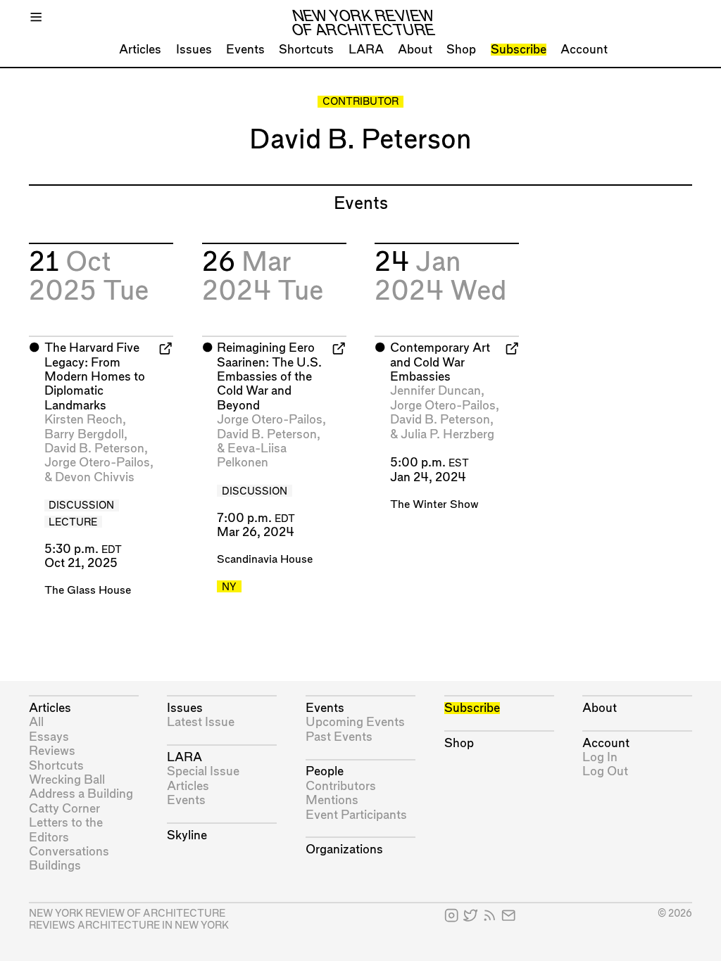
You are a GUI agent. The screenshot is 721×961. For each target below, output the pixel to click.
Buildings (55, 866)
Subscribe (518, 50)
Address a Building (81, 794)
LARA (366, 50)
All (36, 722)
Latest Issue (200, 722)
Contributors (341, 786)
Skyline (187, 835)
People (325, 771)
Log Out (605, 771)
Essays (49, 737)
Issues (194, 50)
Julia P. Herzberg (447, 434)
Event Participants (356, 815)
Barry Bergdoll (84, 434)
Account (584, 50)
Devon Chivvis (94, 477)
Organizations (344, 849)
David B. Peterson (94, 448)
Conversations (69, 852)
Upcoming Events (355, 722)
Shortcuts (306, 50)
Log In (599, 757)
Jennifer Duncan (435, 391)
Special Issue (203, 771)
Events (245, 50)
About (415, 50)
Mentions (332, 800)
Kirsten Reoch (83, 420)
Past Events (339, 737)
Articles (140, 50)
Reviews (52, 751)
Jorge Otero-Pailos (97, 463)
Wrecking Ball (67, 780)
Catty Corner (64, 809)
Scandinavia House (265, 559)
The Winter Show (434, 504)
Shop (461, 50)
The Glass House (87, 590)
